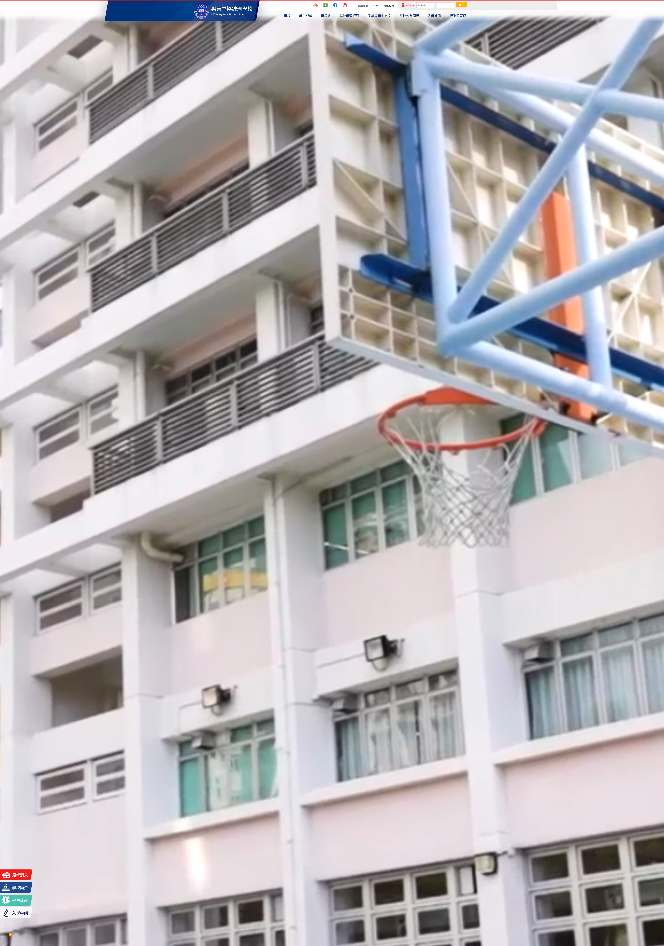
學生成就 (305, 15)
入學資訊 (434, 15)
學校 (287, 15)
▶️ (11, 934)
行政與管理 (458, 15)
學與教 (326, 15)
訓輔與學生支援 (379, 15)
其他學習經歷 (349, 15)
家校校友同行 (409, 15)
